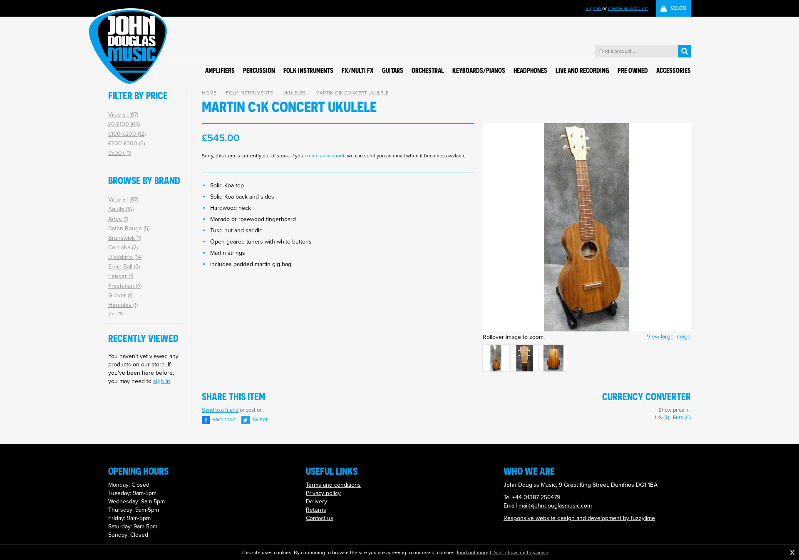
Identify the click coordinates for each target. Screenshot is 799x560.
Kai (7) (115, 314)
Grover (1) (120, 295)
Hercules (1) (123, 305)
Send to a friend (220, 410)
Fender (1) (120, 276)
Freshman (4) (124, 285)
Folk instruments (249, 93)
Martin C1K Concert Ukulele (352, 93)
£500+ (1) (119, 153)
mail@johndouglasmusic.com (555, 505)
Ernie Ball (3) (124, 266)
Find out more (473, 552)
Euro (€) (682, 417)
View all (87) (123, 114)
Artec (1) (118, 218)
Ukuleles (294, 93)
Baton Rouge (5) (128, 228)
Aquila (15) (121, 209)
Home (209, 93)
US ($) (662, 417)
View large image (669, 336)
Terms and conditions (333, 484)
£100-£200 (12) (127, 133)
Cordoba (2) (123, 247)
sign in (161, 381)
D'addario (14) (125, 257)
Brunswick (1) (124, 238)
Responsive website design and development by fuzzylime (579, 518)
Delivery (316, 501)
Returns (316, 509)
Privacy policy (323, 493)
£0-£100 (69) (124, 124)
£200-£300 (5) (126, 143)
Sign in (593, 8)
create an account (628, 8)
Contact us (319, 518)
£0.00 (679, 8)
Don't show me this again (520, 552)
